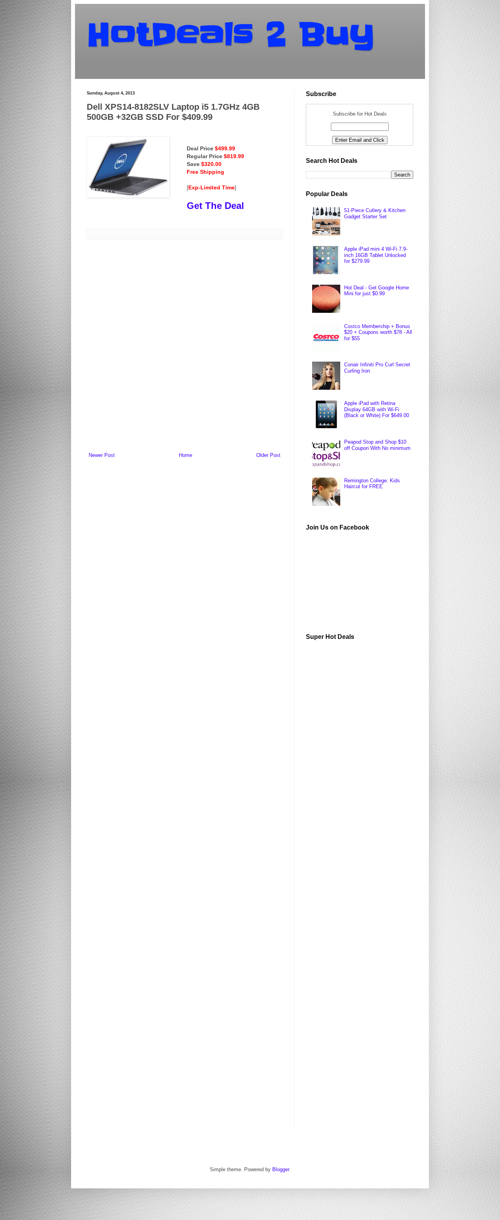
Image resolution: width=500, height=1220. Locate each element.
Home (185, 455)
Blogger (280, 1169)
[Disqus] (184, 347)
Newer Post (102, 455)
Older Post (268, 455)
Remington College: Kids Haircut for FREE (372, 484)
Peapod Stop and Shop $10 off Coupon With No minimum (377, 445)
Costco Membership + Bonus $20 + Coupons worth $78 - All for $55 (378, 332)
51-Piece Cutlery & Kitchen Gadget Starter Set (374, 213)
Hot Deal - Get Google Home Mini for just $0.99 (376, 291)
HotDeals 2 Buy (230, 34)
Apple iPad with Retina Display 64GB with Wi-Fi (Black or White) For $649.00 (376, 409)
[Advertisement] (364, 764)
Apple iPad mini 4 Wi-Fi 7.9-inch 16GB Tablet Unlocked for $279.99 (375, 255)
